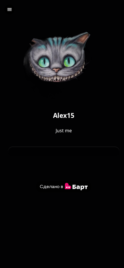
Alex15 (63, 116)
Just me (64, 130)
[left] (9, 9)
